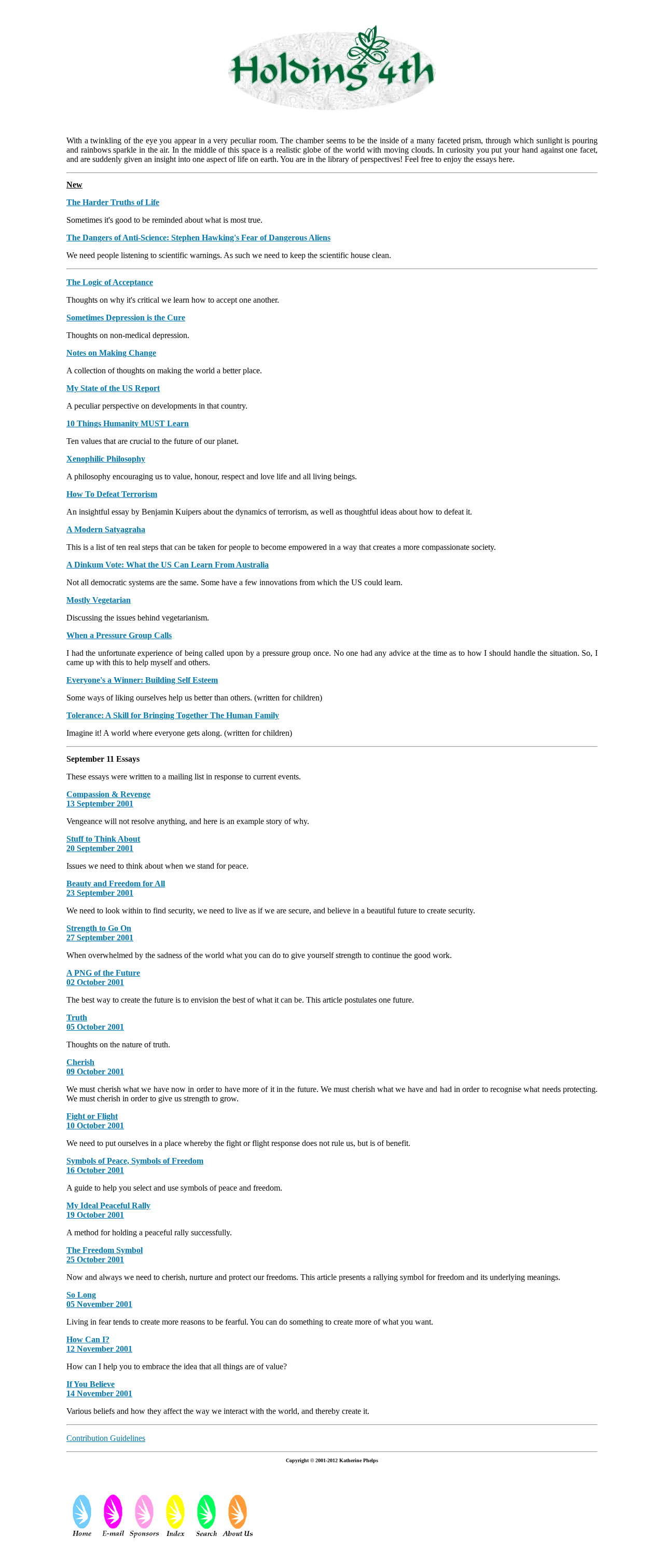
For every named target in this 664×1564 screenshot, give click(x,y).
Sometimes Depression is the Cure (125, 317)
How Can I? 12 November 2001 (99, 1344)
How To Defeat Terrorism (111, 494)
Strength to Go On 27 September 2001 (99, 933)
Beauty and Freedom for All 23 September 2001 (115, 888)
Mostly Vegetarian (98, 600)
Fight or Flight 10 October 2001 (95, 1121)
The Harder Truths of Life (112, 202)
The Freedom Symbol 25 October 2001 (104, 1255)
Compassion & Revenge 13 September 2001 (108, 799)
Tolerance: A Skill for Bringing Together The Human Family (172, 715)
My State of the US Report (113, 388)
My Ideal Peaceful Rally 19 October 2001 (108, 1210)
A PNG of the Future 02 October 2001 (103, 977)
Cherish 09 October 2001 (95, 1067)
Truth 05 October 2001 (95, 1022)
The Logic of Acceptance (109, 282)
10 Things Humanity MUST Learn (127, 423)
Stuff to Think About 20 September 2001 (103, 843)
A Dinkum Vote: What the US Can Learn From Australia (167, 564)
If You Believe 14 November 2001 (99, 1389)
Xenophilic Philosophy (105, 458)
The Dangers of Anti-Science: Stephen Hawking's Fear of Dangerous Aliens (198, 237)
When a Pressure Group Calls (119, 635)
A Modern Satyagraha (105, 529)
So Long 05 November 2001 (99, 1299)
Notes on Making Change (111, 352)
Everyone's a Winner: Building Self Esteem (142, 680)
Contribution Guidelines (105, 1438)
